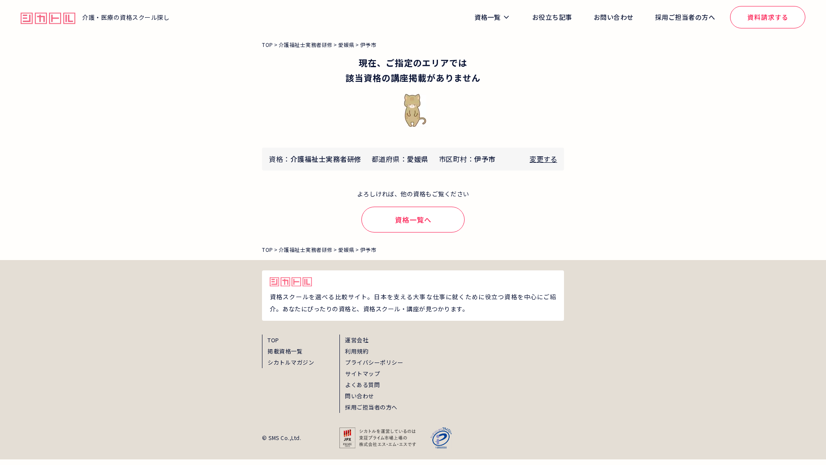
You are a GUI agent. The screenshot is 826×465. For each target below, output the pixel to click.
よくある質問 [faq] (362, 385)
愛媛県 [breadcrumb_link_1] (346, 44)
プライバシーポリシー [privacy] (374, 362)
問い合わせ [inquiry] (359, 396)
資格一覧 (487, 17)
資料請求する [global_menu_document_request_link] (768, 17)
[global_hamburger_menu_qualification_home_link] (48, 17)
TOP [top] (273, 340)
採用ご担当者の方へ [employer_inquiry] (371, 407)
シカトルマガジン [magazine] (291, 362)
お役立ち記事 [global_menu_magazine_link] (552, 17)
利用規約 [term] (356, 351)
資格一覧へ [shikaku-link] (413, 219)
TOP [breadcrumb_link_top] (267, 44)
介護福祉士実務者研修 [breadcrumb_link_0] (306, 44)
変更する (543, 159)
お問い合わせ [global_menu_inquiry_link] (614, 17)
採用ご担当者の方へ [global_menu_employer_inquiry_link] (685, 17)
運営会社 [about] (356, 340)
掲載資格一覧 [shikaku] (285, 351)
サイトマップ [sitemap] (362, 373)
